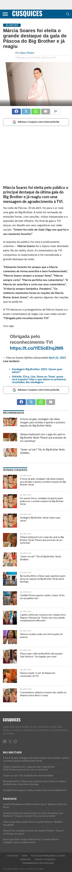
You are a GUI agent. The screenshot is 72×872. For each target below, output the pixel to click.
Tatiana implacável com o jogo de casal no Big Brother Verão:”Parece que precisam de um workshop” (43, 437)
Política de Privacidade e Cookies (48, 856)
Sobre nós (25, 859)
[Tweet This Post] (26, 110)
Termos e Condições (44, 859)
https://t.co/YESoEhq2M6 (36, 348)
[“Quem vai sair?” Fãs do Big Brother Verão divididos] (10, 455)
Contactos (12, 856)
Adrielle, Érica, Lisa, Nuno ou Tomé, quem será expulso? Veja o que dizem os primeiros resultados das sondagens (39, 379)
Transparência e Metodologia (37, 863)
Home (24, 856)
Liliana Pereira (27, 53)
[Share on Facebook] (16, 110)
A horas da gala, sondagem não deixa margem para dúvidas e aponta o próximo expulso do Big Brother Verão (42, 422)
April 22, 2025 (57, 357)
